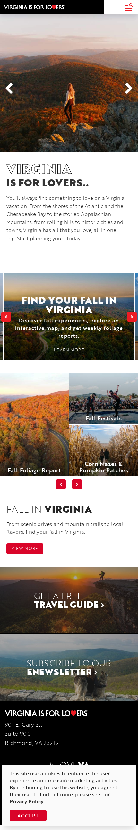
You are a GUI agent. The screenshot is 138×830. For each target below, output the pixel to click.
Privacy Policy (27, 801)
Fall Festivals (104, 418)
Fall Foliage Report (34, 470)
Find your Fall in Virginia (69, 316)
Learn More (69, 350)
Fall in (49, 509)
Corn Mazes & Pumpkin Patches (103, 467)
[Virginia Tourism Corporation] (34, 7)
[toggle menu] (128, 7)
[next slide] (132, 317)
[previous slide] (6, 317)
